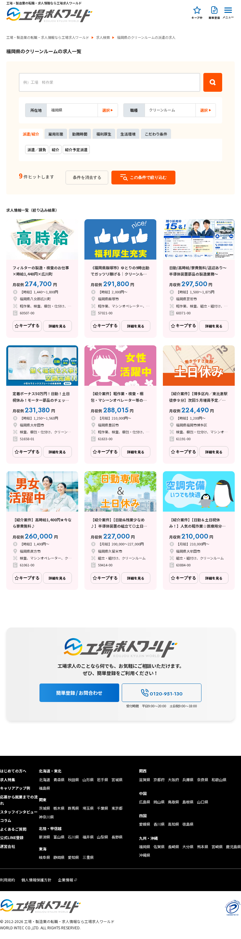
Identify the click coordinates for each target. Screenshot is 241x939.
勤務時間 (79, 134)
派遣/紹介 (31, 134)
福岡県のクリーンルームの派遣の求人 (146, 37)
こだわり (156, 134)
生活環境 (128, 134)
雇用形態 (55, 134)
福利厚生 (103, 134)
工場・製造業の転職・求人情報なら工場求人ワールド (47, 37)
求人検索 (103, 37)
